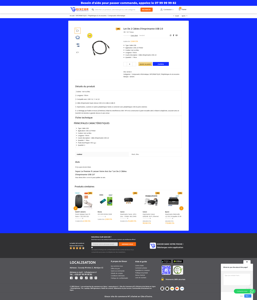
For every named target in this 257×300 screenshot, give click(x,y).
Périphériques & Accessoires (97, 16)
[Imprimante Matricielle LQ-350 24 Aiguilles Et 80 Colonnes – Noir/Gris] (173, 201)
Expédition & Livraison (142, 270)
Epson (167, 212)
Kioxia (100, 212)
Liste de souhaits (140, 278)
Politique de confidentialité (119, 278)
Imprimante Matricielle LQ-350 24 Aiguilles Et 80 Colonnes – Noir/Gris (173, 216)
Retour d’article (140, 275)
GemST (77, 212)
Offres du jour (115, 268)
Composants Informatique (116, 16)
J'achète (161, 64)
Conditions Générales (118, 276)
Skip (241, 296)
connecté (89, 177)
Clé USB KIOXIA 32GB (105, 214)
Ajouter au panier (145, 64)
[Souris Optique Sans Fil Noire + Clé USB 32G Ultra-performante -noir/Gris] (83, 201)
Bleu (137, 154)
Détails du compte (117, 273)
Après (183, 16)
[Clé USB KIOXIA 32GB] (106, 201)
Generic (132, 77)
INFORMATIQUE (81, 16)
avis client (134, 35)
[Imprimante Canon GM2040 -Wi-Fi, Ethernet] (151, 201)
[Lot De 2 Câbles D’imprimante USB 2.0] (170, 35)
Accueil (72, 16)
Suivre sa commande (117, 271)
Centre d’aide (139, 265)
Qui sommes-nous (117, 266)
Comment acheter (141, 268)
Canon (122, 212)
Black (133, 154)
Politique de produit (141, 273)
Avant (177, 16)
